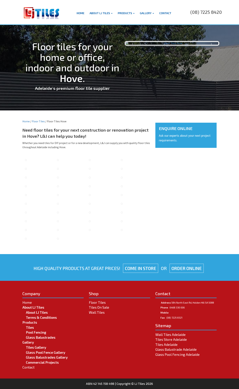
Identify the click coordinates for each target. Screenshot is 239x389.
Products (125, 13)
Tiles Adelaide (166, 344)
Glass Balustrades (40, 337)
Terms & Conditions (41, 317)
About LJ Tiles (100, 13)
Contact (165, 13)
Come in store (140, 268)
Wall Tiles (97, 312)
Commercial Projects (42, 362)
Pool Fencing (36, 332)
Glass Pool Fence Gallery (45, 352)
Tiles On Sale (99, 307)
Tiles (30, 327)
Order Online (186, 268)
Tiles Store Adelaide (171, 339)
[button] (133, 43)
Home (80, 13)
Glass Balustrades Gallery (47, 357)
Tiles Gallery (36, 347)
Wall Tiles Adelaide (170, 334)
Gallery (146, 13)
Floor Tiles (38, 121)
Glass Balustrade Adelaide (176, 349)
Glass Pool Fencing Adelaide (177, 354)
